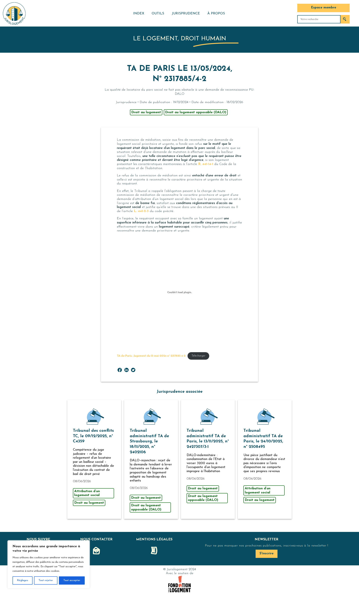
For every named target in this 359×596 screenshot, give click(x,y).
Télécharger (198, 355)
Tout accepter (71, 580)
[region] (48, 564)
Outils (158, 13)
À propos (216, 13)
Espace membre (323, 7)
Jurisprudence (186, 13)
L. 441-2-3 (141, 211)
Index (138, 13)
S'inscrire (267, 553)
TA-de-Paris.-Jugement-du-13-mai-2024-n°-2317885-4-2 (151, 355)
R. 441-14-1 (205, 164)
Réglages (22, 580)
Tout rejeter (46, 580)
